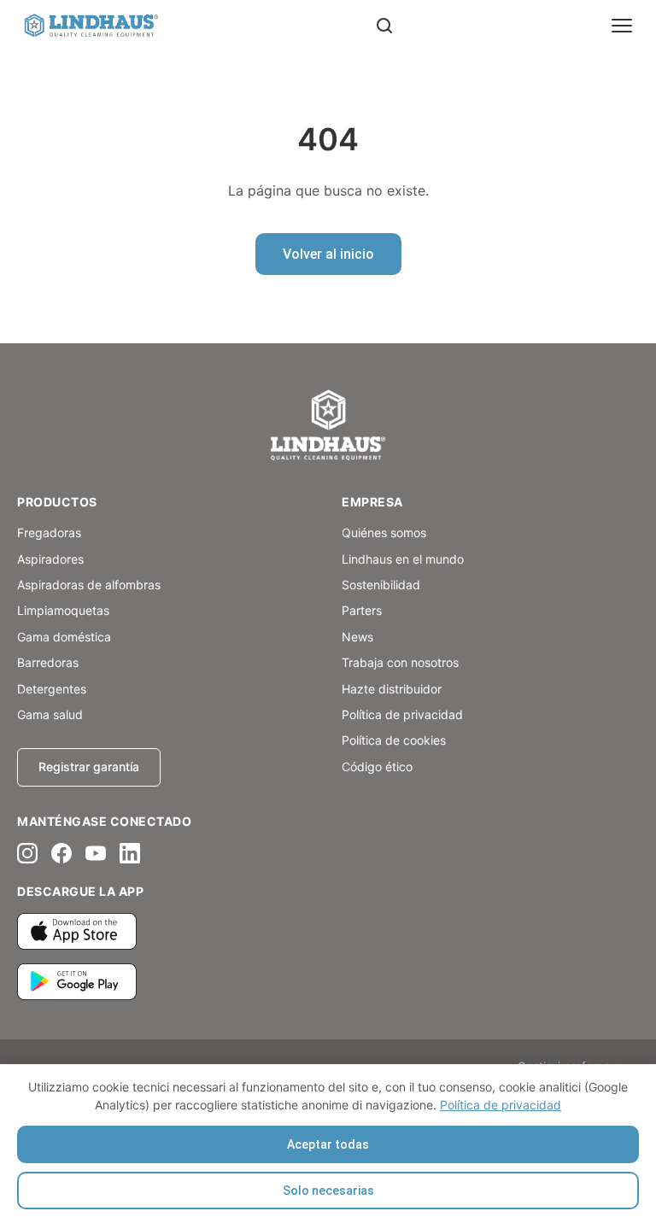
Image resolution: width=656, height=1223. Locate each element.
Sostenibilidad (381, 584)
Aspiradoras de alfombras (89, 584)
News (357, 636)
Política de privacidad (500, 1104)
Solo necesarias (328, 1190)
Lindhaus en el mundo (403, 559)
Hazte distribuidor (392, 689)
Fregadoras (49, 532)
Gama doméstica (64, 636)
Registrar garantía (88, 766)
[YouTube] (95, 853)
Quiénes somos (384, 532)
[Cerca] (384, 25)
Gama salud (50, 714)
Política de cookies (394, 740)
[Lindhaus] (328, 426)
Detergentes (51, 689)
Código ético (377, 766)
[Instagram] (27, 853)
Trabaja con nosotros (400, 662)
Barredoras (48, 662)
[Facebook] (61, 853)
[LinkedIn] (130, 853)
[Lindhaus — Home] (90, 26)
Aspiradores (50, 559)
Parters (362, 610)
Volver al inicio (328, 254)
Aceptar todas (328, 1144)
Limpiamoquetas (63, 610)
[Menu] (622, 26)
